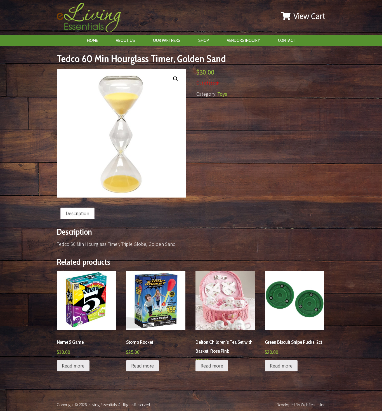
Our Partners (166, 40)
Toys (222, 94)
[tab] (77, 213)
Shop (203, 40)
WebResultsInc (313, 404)
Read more (73, 365)
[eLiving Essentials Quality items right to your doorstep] (92, 19)
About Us (125, 40)
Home (92, 40)
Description (77, 213)
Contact (286, 40)
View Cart (308, 16)
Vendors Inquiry (243, 40)
